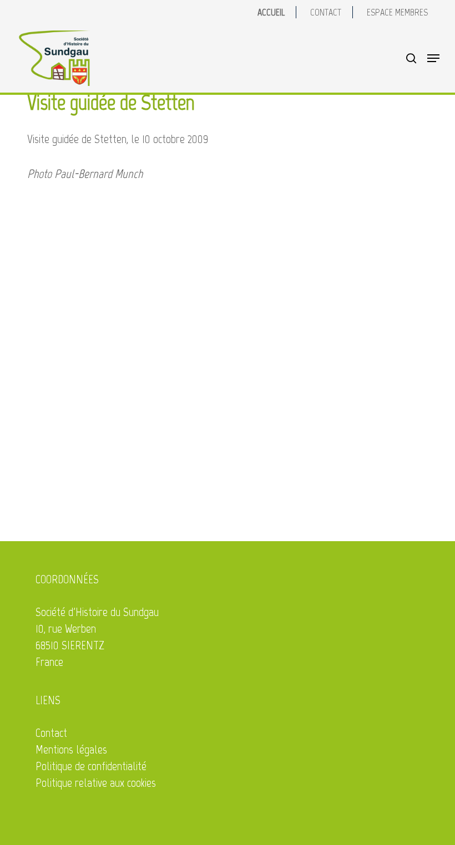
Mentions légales (71, 749)
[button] (433, 58)
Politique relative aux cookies (96, 782)
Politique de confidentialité (91, 766)
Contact (51, 732)
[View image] (127, 275)
